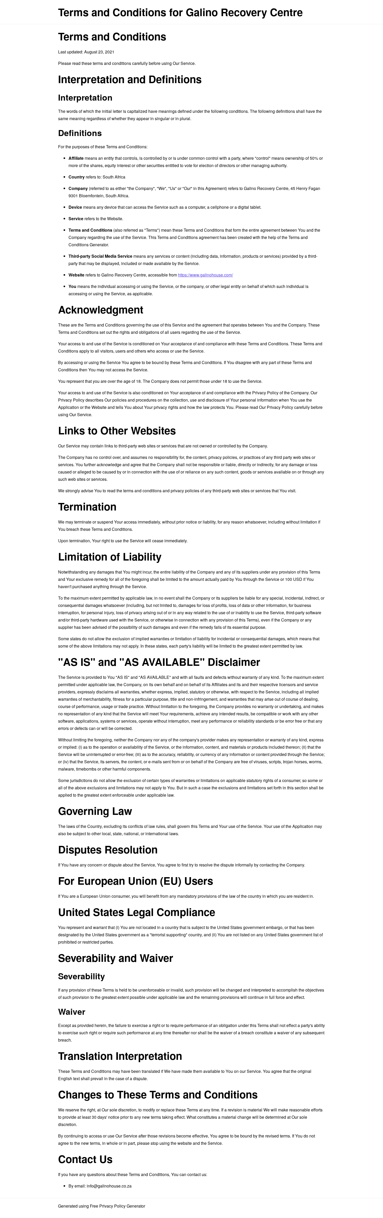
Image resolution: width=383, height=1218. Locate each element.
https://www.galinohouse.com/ (205, 275)
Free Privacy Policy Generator (117, 1206)
